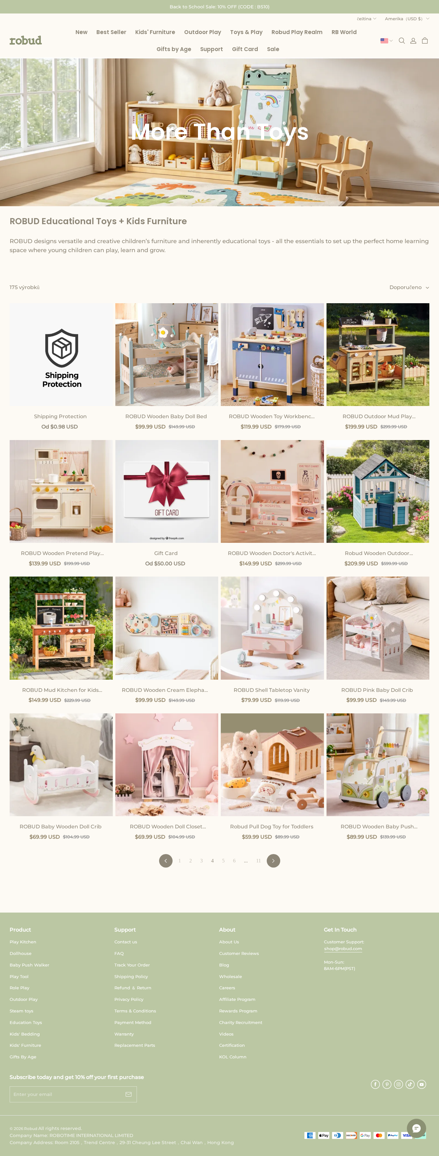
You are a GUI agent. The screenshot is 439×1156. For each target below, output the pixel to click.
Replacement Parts (134, 1045)
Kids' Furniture (25, 1045)
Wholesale (230, 976)
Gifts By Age (23, 1056)
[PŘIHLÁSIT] (413, 40)
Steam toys (21, 1010)
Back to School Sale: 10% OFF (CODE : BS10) (220, 7)
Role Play (19, 987)
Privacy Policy (128, 999)
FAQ (119, 953)
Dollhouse (20, 953)
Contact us (125, 941)
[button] (26, 40)
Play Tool (19, 976)
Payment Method (132, 1022)
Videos (226, 1034)
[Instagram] (398, 1084)
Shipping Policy (131, 976)
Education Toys (26, 1022)
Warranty (124, 1034)
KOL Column (232, 1056)
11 (258, 860)
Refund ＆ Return (132, 987)
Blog (224, 964)
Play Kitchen (23, 941)
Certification (232, 1045)
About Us (229, 941)
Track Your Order (132, 964)
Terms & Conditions (135, 1010)
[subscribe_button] (128, 1094)
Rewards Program (238, 1010)
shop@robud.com (343, 948)
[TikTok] (410, 1084)
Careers (227, 987)
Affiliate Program (237, 999)
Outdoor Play (24, 999)
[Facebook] (375, 1084)
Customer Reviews (239, 953)
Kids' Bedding (25, 1034)
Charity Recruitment (240, 1022)
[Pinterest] (386, 1084)
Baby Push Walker (29, 964)
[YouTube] (421, 1084)
